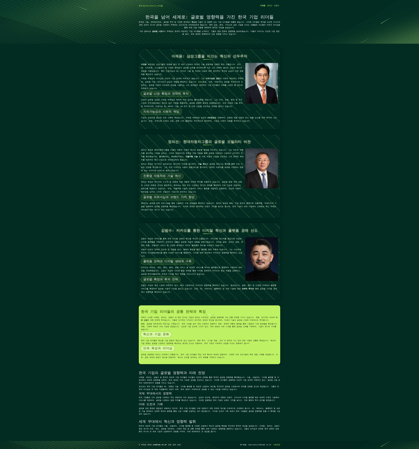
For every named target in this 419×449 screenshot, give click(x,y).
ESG (200, 82)
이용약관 (276, 445)
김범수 (276, 6)
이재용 (262, 6)
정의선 (269, 6)
